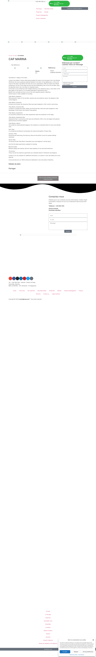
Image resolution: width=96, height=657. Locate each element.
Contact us (46, 294)
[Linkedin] (21, 278)
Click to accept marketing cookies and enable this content (48, 178)
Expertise (48, 617)
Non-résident (66, 84)
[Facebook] (14, 278)
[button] (93, 640)
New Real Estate (48, 8)
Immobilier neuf (48, 621)
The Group (39, 8)
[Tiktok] (31, 278)
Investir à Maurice (48, 640)
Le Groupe (48, 614)
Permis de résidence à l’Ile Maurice (48, 643)
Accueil (10, 55)
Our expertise (31, 290)
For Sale (15, 55)
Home (14, 290)
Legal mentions (81, 654)
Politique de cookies (73, 654)
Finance (81, 290)
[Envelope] (10, 278)
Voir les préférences (88, 651)
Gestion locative (48, 630)
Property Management (42, 15)
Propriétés (48, 624)
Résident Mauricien (68, 83)
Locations (48, 627)
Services (38, 294)
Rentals (46, 12)
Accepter (65, 651)
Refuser (76, 651)
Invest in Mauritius (41, 18)
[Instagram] (17, 278)
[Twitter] (28, 278)
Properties (39, 12)
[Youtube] (24, 278)
